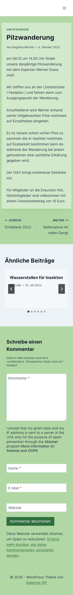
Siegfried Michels (23, 47)
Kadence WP (36, 583)
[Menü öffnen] (64, 8)
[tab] (28, 312)
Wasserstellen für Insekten (36, 277)
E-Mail (14, 488)
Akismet (51, 442)
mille (18, 285)
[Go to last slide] (11, 289)
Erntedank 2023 (18, 224)
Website (14, 508)
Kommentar (19, 378)
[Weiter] (61, 289)
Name (14, 468)
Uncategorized (17, 29)
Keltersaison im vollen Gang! (55, 227)
